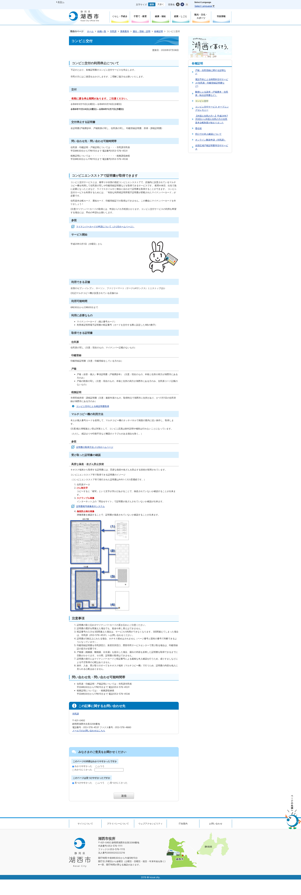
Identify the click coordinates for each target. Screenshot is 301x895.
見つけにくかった (118, 782)
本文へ (61, 2)
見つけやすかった (83, 782)
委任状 (198, 128)
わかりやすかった (83, 766)
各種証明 (158, 31)
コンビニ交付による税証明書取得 (92, 406)
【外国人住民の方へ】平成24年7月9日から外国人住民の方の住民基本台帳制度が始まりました (211, 119)
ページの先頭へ (293, 812)
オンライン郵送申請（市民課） (210, 139)
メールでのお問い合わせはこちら (88, 730)
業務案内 (124, 31)
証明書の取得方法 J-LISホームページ (94, 447)
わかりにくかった (83, 769)
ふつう (101, 766)
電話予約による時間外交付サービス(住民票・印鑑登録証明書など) (211, 82)
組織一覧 (101, 31)
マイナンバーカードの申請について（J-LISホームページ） (105, 226)
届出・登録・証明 (141, 31)
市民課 (113, 31)
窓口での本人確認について (208, 134)
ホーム (90, 31)
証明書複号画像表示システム (90, 506)
